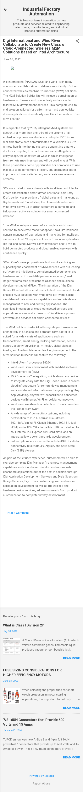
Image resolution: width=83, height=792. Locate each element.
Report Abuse (41, 783)
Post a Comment (18, 513)
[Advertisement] (41, 559)
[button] (77, 41)
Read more (71, 658)
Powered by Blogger (41, 776)
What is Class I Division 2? (23, 625)
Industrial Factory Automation (41, 12)
